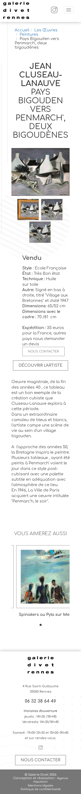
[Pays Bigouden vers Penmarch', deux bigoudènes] (40, 172)
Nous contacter (43, 351)
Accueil (22, 30)
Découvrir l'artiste (40, 365)
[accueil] (16, 18)
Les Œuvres (45, 30)
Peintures (29, 34)
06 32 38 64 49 (40, 701)
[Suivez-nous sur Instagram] (54, 12)
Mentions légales (40, 785)
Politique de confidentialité (40, 789)
